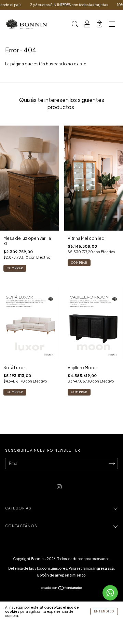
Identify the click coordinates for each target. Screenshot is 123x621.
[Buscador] (74, 24)
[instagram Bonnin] (59, 487)
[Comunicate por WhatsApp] (110, 592)
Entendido (104, 611)
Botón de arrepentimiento (61, 575)
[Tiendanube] (61, 588)
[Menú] (111, 24)
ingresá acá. (104, 568)
